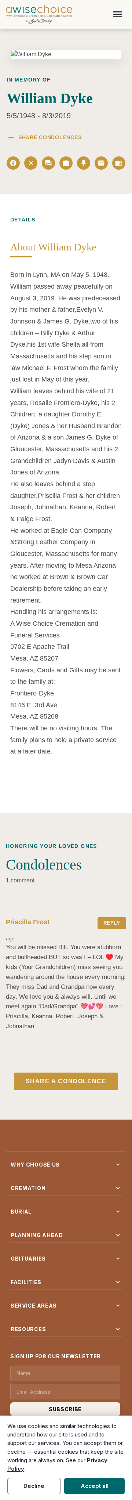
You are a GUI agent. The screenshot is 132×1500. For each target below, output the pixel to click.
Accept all (95, 1485)
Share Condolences (44, 137)
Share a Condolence (66, 1081)
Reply (111, 923)
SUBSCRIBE (65, 1409)
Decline (33, 1485)
